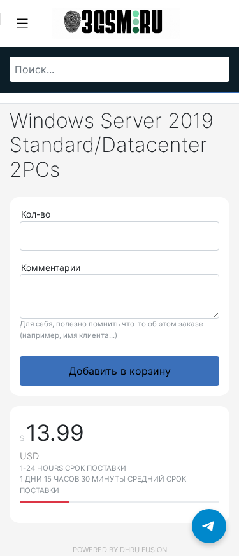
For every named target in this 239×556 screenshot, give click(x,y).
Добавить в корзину (120, 371)
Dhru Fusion (143, 549)
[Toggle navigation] (22, 23)
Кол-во (35, 214)
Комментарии (50, 267)
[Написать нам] (209, 526)
